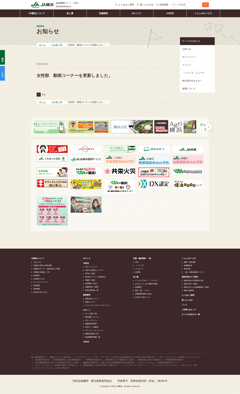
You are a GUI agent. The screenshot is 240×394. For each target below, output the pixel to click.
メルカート (139, 269)
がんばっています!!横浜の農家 (146, 284)
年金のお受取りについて (94, 270)
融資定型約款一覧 (91, 334)
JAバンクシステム (146, 362)
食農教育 (138, 287)
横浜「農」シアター (142, 290)
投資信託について (91, 299)
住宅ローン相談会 (91, 327)
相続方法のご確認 (190, 284)
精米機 (137, 272)
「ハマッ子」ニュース (193, 73)
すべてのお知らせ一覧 (191, 314)
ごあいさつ (37, 262)
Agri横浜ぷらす (39, 279)
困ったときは (187, 300)
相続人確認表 (189, 290)
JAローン (87, 310)
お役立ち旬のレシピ (142, 297)
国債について (90, 302)
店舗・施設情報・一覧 (142, 258)
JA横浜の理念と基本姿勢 (42, 265)
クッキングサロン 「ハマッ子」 (147, 280)
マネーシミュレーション (94, 330)
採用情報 (36, 289)
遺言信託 (187, 269)
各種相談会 (188, 265)
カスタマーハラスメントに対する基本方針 (52, 368)
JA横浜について (37, 13)
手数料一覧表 (90, 280)
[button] (208, 127)
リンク (184, 305)
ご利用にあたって (189, 310)
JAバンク (136, 13)
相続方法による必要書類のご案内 (196, 287)
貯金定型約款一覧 (91, 290)
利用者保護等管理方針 (174, 360)
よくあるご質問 (188, 295)
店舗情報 (103, 13)
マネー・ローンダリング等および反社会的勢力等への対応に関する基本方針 (124, 357)
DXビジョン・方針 (189, 365)
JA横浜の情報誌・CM (41, 272)
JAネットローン (91, 320)
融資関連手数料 (91, 324)
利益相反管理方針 (42, 360)
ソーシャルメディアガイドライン (164, 365)
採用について (189, 88)
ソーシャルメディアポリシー (135, 365)
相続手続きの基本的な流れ (194, 280)
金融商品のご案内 (91, 287)
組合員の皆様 (2, 57)
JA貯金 (86, 263)
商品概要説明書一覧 (92, 337)
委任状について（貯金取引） (96, 277)
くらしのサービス (203, 13)
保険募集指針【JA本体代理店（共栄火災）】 (101, 365)
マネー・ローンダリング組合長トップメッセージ (179, 357)
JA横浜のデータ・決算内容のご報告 (46, 269)
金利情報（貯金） (91, 283)
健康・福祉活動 (190, 262)
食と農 (70, 13)
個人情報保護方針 (38, 357)
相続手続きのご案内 (190, 277)
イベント (186, 65)
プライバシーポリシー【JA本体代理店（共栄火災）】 (57, 365)
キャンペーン (189, 57)
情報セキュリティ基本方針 (60, 357)
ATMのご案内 (90, 273)
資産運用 (86, 295)
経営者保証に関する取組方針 (149, 360)
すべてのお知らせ (191, 41)
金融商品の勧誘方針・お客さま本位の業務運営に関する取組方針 (108, 362)
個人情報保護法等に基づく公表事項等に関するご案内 (56, 362)
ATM (136, 262)
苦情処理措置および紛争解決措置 (67, 360)
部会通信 (36, 285)
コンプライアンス (82, 357)
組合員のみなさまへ (192, 80)
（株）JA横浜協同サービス (194, 272)
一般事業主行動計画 (93, 360)
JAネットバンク (91, 267)
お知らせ (2, 73)
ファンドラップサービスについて (97, 305)
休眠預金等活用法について (168, 362)
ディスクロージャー (40, 282)
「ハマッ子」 (140, 265)
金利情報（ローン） (92, 317)
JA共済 (170, 13)
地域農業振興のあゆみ (143, 294)
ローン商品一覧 (91, 314)
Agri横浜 (36, 275)
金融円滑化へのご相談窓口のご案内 (119, 360)
